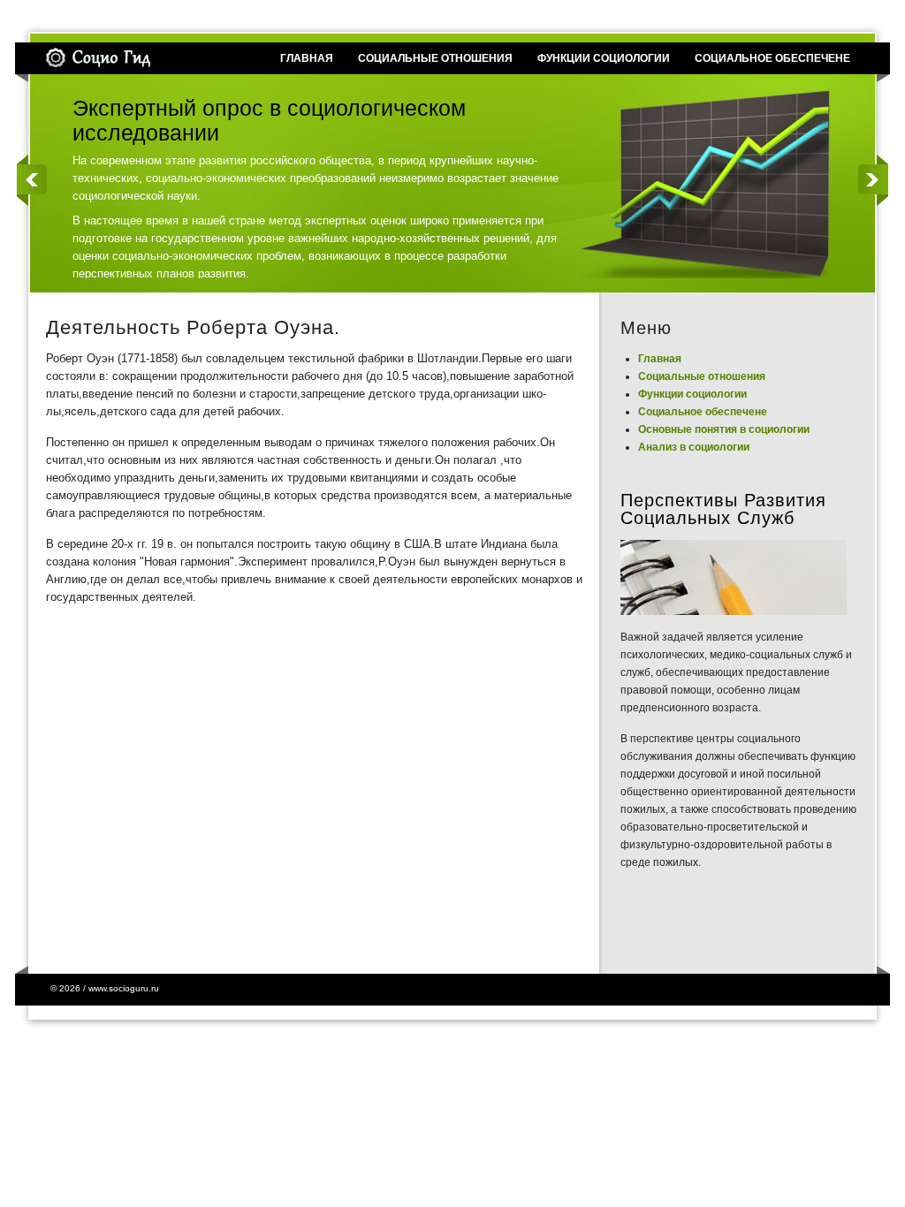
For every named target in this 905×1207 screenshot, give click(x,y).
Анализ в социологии (693, 447)
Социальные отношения (701, 376)
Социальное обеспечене (702, 412)
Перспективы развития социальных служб (723, 509)
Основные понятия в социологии (724, 429)
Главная (659, 359)
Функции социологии (692, 394)
